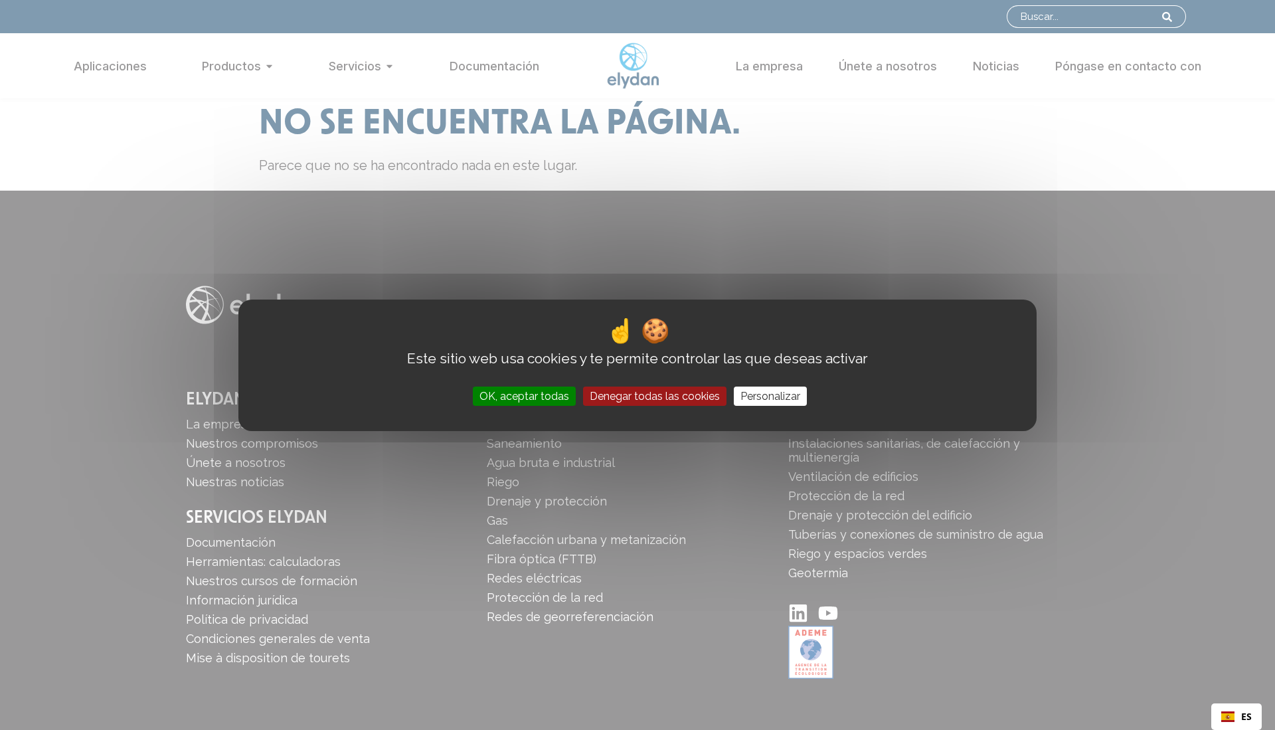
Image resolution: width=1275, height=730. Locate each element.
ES (1246, 716)
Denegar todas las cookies (655, 395)
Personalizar (770, 395)
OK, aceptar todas (524, 395)
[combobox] (1236, 716)
